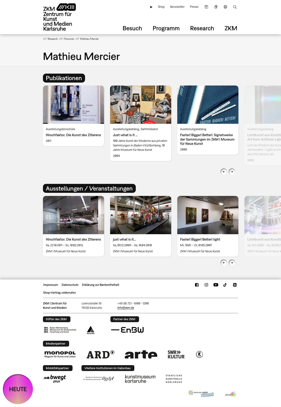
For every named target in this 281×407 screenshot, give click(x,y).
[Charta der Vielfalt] (201, 394)
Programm (166, 28)
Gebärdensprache (216, 7)
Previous (224, 171)
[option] (73, 116)
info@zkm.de (125, 307)
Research (202, 28)
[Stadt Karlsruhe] (91, 330)
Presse (194, 6)
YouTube (216, 285)
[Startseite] (64, 17)
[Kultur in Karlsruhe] (199, 354)
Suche (235, 7)
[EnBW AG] (127, 330)
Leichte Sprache (206, 7)
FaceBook (197, 285)
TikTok (225, 285)
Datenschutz (70, 284)
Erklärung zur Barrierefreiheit (100, 284)
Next (232, 171)
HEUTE (18, 389)
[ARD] (100, 354)
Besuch (132, 28)
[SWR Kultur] (176, 354)
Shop (161, 6)
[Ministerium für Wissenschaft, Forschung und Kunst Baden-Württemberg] (60, 330)
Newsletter (177, 6)
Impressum (50, 284)
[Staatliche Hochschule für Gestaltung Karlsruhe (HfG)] (98, 379)
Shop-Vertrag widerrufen (59, 292)
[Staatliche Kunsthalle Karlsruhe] (174, 379)
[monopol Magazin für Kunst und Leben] (60, 354)
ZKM (231, 28)
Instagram (206, 285)
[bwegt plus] (55, 379)
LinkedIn (235, 285)
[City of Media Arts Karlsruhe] (230, 394)
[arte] (141, 354)
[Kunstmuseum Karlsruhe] (140, 379)
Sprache (225, 7)
